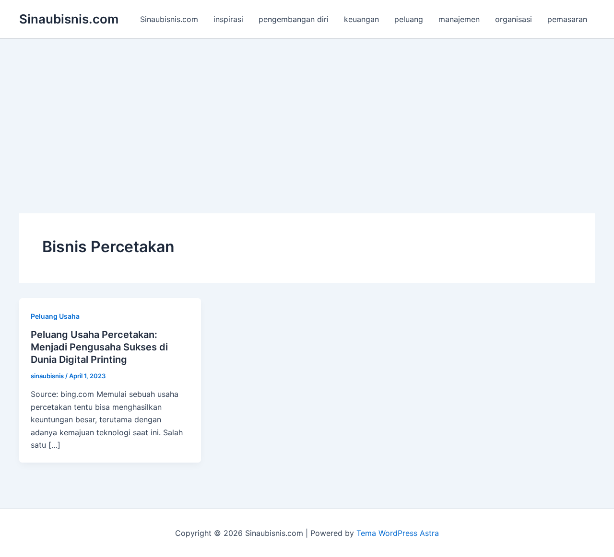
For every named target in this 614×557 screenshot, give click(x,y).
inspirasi (228, 19)
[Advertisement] (307, 111)
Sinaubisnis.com (68, 19)
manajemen (459, 19)
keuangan (361, 19)
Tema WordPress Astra (397, 533)
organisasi (513, 19)
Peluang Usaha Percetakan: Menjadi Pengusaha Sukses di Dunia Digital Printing (99, 347)
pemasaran (567, 19)
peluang (408, 19)
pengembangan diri (294, 19)
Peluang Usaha (55, 316)
